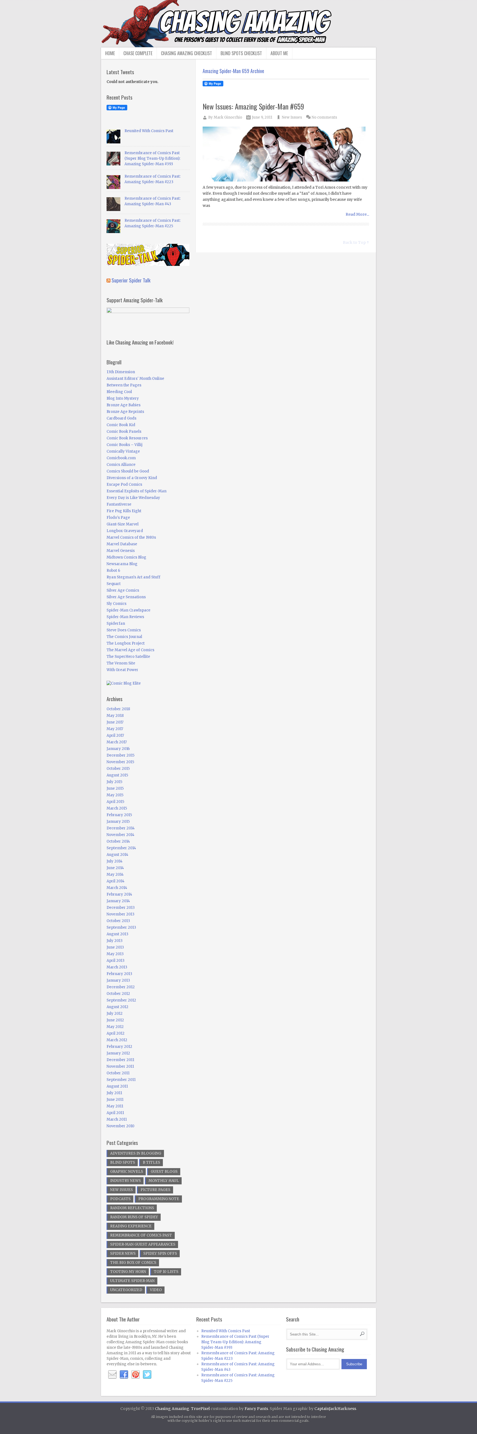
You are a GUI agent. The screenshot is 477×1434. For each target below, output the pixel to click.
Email (112, 1374)
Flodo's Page (118, 517)
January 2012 (118, 1053)
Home (110, 53)
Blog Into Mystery (123, 398)
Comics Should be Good (128, 471)
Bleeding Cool (119, 391)
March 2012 (117, 1040)
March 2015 (117, 808)
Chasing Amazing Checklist (186, 53)
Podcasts (120, 1199)
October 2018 (118, 709)
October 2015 (118, 768)
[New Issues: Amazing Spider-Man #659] (286, 155)
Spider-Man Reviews (125, 617)
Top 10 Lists (166, 1271)
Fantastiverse (119, 504)
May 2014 (115, 874)
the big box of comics (133, 1262)
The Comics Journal (124, 636)
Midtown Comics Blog (126, 557)
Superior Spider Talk (131, 280)
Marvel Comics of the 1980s (131, 537)
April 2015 (115, 801)
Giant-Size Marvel (123, 524)
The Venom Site (121, 663)
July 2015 (114, 781)
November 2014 (120, 834)
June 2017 (115, 722)
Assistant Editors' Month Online (135, 378)
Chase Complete (137, 53)
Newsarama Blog (122, 564)
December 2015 (120, 755)
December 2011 (120, 1060)
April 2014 (115, 881)
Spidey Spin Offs (160, 1253)
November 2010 (120, 1126)
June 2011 (115, 1099)
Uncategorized (126, 1290)
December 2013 (121, 907)
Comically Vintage (123, 451)
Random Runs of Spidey (134, 1217)
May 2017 (115, 729)
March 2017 (117, 742)
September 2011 (121, 1079)
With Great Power (122, 669)
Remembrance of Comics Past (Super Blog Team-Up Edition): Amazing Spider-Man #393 (152, 158)
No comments (324, 117)
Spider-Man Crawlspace (128, 610)
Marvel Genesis (121, 550)
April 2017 (115, 735)
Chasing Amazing (172, 1408)
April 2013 (115, 960)
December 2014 (121, 828)
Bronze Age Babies (124, 405)
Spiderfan (116, 623)
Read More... (357, 214)
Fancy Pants (256, 1408)
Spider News (123, 1253)
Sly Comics (116, 603)
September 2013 (121, 927)
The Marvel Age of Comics (130, 650)
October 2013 (118, 920)
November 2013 (120, 914)
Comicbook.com (121, 458)
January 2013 (118, 980)
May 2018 (115, 715)
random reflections (132, 1208)
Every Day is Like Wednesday (133, 497)
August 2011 (117, 1086)
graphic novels (126, 1171)
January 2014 (118, 901)
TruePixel (200, 1408)
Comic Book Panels (124, 431)
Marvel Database (122, 544)
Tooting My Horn (128, 1271)
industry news (125, 1180)
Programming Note (158, 1199)
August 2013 (117, 934)
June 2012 (115, 1020)
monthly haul (164, 1180)
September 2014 (121, 848)
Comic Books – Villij (124, 444)
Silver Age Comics (123, 590)
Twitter (147, 1374)
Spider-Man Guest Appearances (142, 1244)
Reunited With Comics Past (148, 131)
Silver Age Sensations (126, 597)
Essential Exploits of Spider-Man (136, 491)
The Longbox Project (126, 643)
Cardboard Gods (121, 418)
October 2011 (118, 1073)
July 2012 (115, 1013)
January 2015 (118, 821)
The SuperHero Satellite (128, 656)
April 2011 (115, 1112)
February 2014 (119, 894)
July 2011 (114, 1093)
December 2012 (121, 987)
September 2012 (121, 1000)
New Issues (292, 117)
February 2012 (119, 1046)
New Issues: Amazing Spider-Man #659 (253, 106)
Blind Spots (122, 1162)
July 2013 (115, 940)
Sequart (114, 583)
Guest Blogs (164, 1171)
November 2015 (120, 762)
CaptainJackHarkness (335, 1408)
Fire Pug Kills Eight (124, 511)
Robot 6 (113, 570)
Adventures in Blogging (135, 1153)
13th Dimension (121, 372)
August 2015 (117, 775)
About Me (279, 53)
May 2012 (115, 1026)
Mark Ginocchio (228, 117)
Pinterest (135, 1374)
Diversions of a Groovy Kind (132, 478)
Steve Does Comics (124, 630)
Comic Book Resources (127, 438)
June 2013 (115, 947)
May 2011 (115, 1106)
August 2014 (117, 854)
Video (156, 1290)
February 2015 (119, 815)
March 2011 (117, 1119)
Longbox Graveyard (125, 530)
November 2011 (120, 1066)
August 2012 (117, 1007)
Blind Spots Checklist (241, 53)
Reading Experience (131, 1226)
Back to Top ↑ (356, 242)
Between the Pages (124, 385)
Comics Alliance (121, 464)
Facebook (124, 1374)
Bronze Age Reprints (125, 411)
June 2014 (115, 868)
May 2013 (115, 954)
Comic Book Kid (121, 425)
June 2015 (115, 788)
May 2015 (115, 795)
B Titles (151, 1162)
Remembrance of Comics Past (141, 1235)
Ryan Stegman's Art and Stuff (133, 577)
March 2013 (117, 967)
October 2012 (118, 993)
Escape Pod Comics (124, 484)
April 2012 (115, 1033)
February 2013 (119, 973)
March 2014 (117, 887)
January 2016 (118, 748)
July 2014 (115, 861)
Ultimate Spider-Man (132, 1280)
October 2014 (118, 841)
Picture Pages (155, 1189)
